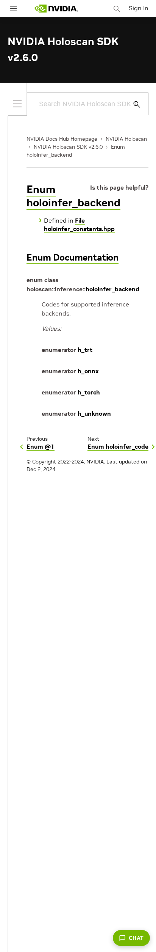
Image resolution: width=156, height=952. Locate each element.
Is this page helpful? (119, 187)
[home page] (56, 9)
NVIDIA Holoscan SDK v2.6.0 (68, 146)
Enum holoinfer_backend (73, 196)
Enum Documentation (73, 257)
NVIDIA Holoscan (126, 138)
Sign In (138, 8)
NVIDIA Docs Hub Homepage (62, 138)
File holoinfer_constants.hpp (79, 225)
